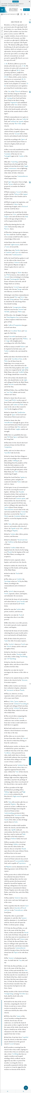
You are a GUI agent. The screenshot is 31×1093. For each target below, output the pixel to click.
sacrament (10, 690)
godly (14, 830)
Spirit (16, 952)
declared (25, 206)
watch (23, 644)
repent (7, 400)
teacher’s (12, 644)
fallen (20, 312)
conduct (19, 579)
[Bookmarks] (21, 14)
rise (9, 91)
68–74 (23, 79)
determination (9, 510)
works (23, 512)
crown (8, 247)
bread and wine (23, 540)
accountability (19, 861)
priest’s (11, 591)
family (23, 604)
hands (10, 552)
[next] (23, 1091)
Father (26, 339)
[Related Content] (24, 14)
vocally (23, 601)
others (16, 204)
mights (18, 429)
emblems (11, 542)
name (19, 482)
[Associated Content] (30, 22)
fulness (17, 194)
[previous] (8, 1091)
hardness (20, 654)
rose (26, 331)
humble (21, 492)
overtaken (23, 994)
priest (16, 701)
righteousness (15, 245)
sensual (21, 309)
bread (26, 933)
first (16, 124)
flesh (6, 361)
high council (17, 796)
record (19, 192)
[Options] (27, 14)
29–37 (18, 70)
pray (18, 601)
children (16, 844)
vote (24, 738)
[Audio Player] (26, 1088)
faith (21, 405)
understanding (9, 813)
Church (17, 91)
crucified (14, 331)
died (19, 331)
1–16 (5, 64)
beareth (11, 384)
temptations (18, 325)
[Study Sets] (18, 14)
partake (17, 908)
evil (8, 659)
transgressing (9, 994)
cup (20, 960)
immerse (17, 898)
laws (16, 105)
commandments (23, 176)
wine (26, 970)
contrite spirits (20, 498)
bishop (7, 792)
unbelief (8, 252)
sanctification (9, 423)
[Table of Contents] (2, 14)
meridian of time (17, 359)
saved (6, 409)
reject (17, 252)
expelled (25, 1037)
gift (23, 370)
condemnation (17, 255)
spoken (23, 477)
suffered (11, 325)
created (16, 287)
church (9, 646)
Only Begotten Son (13, 317)
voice (16, 472)
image (20, 289)
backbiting (24, 657)
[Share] (2, 37)
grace (23, 139)
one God (9, 392)
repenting (15, 162)
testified (21, 372)
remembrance (19, 910)
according (24, 704)
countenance (13, 168)
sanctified (8, 453)
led (19, 581)
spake (26, 368)
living (11, 299)
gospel (26, 194)
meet (20, 718)
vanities (21, 156)
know (19, 273)
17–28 (23, 66)
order (16, 822)
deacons (24, 680)
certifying (15, 1054)
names (19, 1016)
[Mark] (2, 31)
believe (23, 347)
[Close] (2, 28)
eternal (7, 277)
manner (24, 918)
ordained (13, 121)
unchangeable (15, 279)
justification (21, 412)
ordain (13, 534)
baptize (15, 531)
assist (6, 641)
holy (26, 217)
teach (6, 594)
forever (7, 229)
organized (14, 103)
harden (18, 250)
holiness (13, 839)
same (6, 227)
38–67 (6, 77)
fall (9, 437)
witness (17, 263)
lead (17, 573)
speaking (13, 659)
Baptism (8, 867)
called (24, 119)
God (8, 275)
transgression (17, 307)
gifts (26, 380)
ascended (12, 337)
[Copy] (2, 34)
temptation (8, 447)
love (16, 297)
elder (20, 124)
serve (22, 297)
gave (10, 182)
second (17, 134)
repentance (22, 863)
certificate (8, 753)
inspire (7, 217)
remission (8, 154)
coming (9, 98)
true (15, 214)
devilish (7, 312)
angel (26, 166)
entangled (8, 156)
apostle (21, 121)
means (11, 184)
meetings (7, 581)
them (8, 235)
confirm (13, 548)
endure (7, 351)
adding (15, 461)
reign (7, 341)
